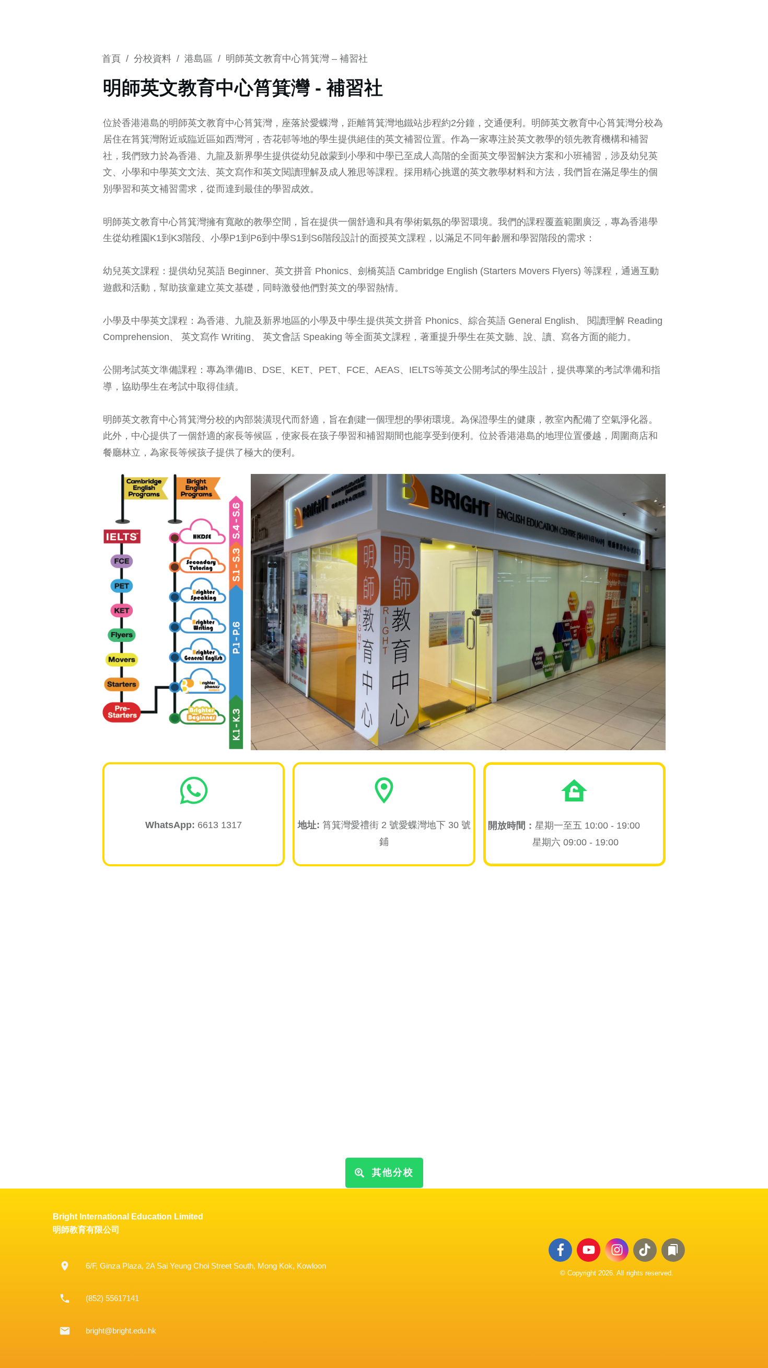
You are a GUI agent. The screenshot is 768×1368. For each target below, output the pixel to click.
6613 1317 (193, 825)
